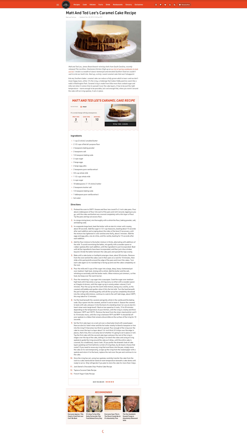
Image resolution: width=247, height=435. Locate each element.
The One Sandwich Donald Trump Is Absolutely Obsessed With (130, 417)
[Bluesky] (165, 4)
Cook (85, 4)
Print (85, 107)
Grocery (129, 4)
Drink (108, 4)
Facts (101, 4)
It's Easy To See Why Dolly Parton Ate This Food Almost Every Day (94, 416)
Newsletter (186, 5)
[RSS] (174, 4)
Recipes (77, 4)
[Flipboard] (160, 4)
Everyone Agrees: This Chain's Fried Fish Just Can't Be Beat (75, 416)
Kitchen (93, 4)
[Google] (169, 4)
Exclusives (139, 4)
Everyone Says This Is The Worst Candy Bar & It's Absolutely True (112, 416)
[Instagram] (156, 4)
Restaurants (118, 4)
